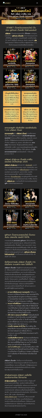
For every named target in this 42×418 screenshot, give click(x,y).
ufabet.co (11, 181)
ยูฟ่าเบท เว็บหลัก (18, 36)
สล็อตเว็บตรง (24, 170)
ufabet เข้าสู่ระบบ (11, 165)
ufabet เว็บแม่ (22, 133)
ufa (35, 40)
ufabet (7, 33)
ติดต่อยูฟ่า (29, 165)
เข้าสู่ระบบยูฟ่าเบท (11, 381)
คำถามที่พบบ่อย (16, 176)
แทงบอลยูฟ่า (9, 133)
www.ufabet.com (11, 397)
